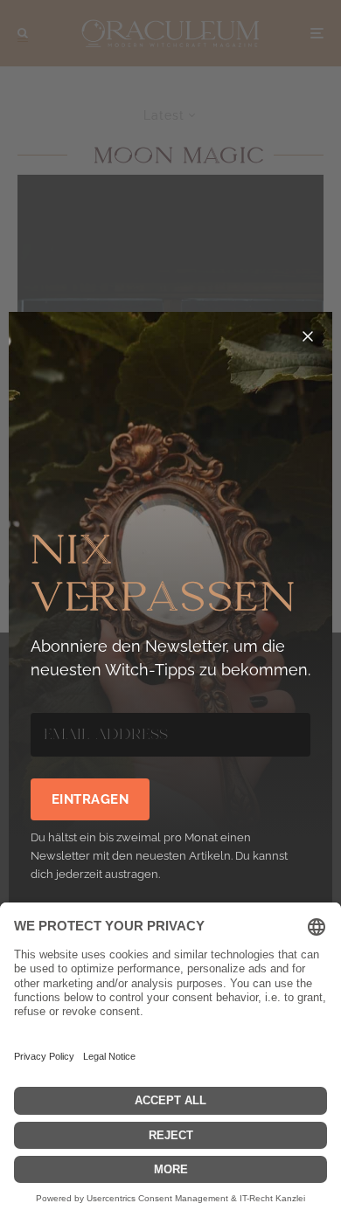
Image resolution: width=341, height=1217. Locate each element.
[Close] (307, 336)
